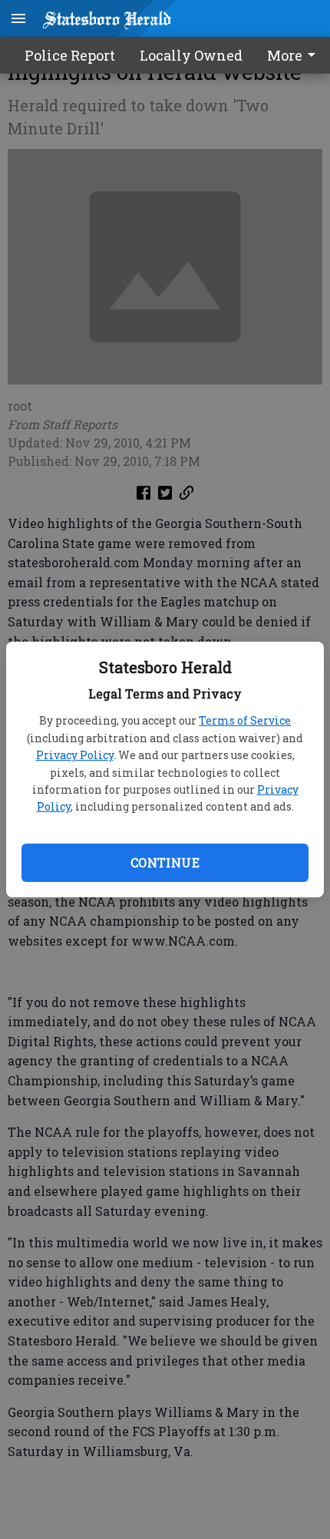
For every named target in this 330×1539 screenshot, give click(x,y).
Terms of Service (245, 720)
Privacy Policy (75, 755)
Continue (165, 862)
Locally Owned (191, 55)
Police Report (70, 55)
